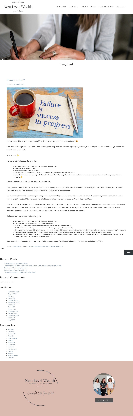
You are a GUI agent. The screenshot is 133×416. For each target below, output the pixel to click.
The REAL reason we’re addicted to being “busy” (20, 272)
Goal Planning (17, 246)
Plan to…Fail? (16, 80)
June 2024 (11, 298)
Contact (121, 7)
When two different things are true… (16, 268)
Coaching (11, 331)
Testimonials (105, 7)
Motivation (45, 246)
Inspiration (11, 342)
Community (12, 334)
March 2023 (12, 309)
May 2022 (11, 320)
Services (73, 7)
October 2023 (12, 300)
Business (11, 329)
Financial (11, 336)
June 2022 (11, 318)
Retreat (10, 353)
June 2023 (11, 304)
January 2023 (12, 313)
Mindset (38, 246)
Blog (93, 7)
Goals (33, 246)
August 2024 (12, 294)
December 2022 (13, 315)
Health (10, 340)
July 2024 (11, 296)
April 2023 (11, 307)
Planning (52, 246)
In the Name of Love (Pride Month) (15, 270)
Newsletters (12, 349)
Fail (29, 246)
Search (2, 248)
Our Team (61, 7)
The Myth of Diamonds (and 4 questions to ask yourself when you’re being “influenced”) (33, 265)
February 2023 (13, 311)
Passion (10, 351)
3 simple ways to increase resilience (16, 263)
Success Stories (13, 355)
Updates (11, 357)
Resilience (59, 246)
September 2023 (13, 302)
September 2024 (13, 291)
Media (84, 7)
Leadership (11, 344)
